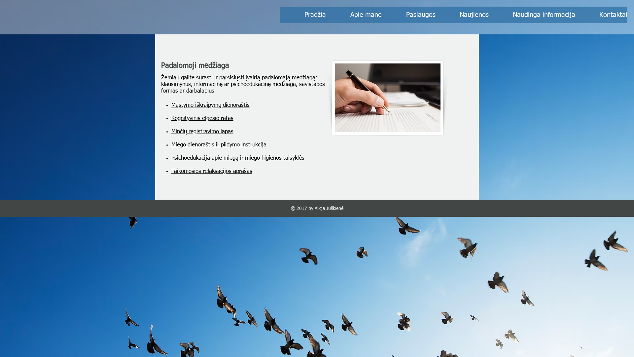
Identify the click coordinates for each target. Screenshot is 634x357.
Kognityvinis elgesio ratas (202, 118)
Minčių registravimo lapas (202, 132)
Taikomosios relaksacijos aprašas (211, 171)
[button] (532, 15)
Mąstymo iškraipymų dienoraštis (210, 105)
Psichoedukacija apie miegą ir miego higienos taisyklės (237, 158)
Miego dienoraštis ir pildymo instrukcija (218, 145)
